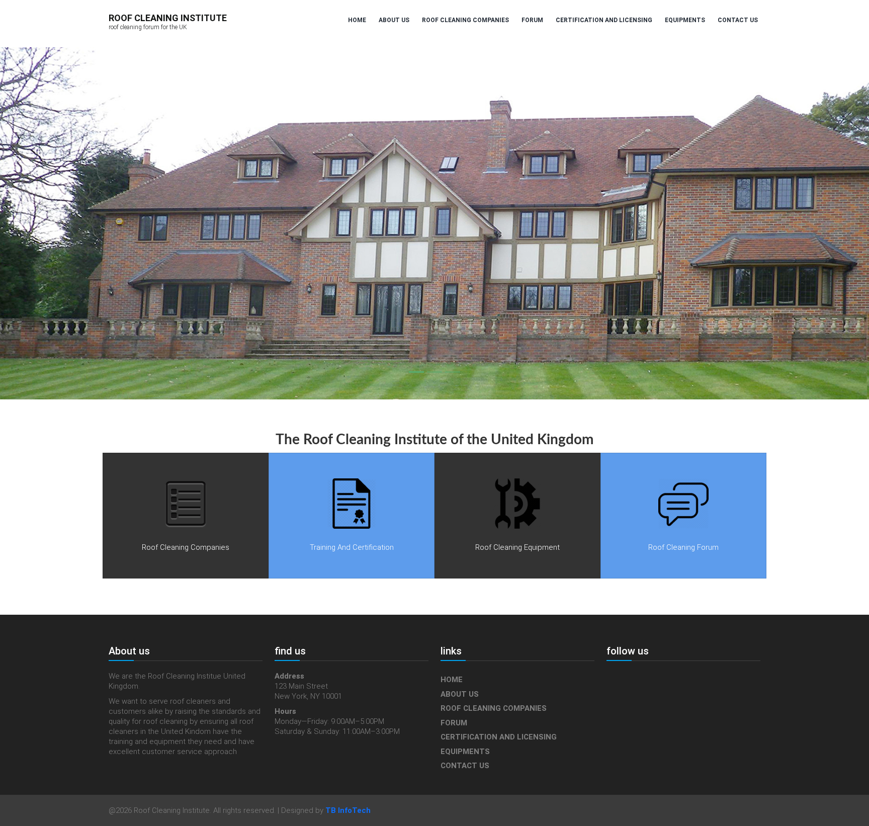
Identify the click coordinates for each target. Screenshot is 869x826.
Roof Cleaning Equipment (517, 547)
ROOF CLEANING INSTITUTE (168, 22)
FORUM (532, 20)
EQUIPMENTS (685, 20)
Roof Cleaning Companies (185, 547)
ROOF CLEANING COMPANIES (465, 20)
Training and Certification (352, 547)
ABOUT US (394, 20)
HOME (357, 20)
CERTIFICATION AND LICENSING (604, 20)
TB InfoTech (348, 810)
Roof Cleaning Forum (683, 547)
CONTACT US (738, 20)
